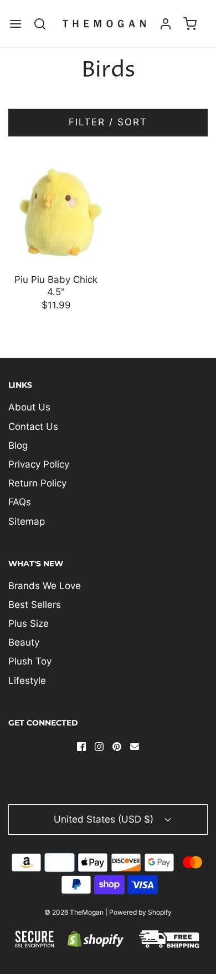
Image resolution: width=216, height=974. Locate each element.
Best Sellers (34, 604)
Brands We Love (44, 585)
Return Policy (37, 483)
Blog (18, 445)
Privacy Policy (38, 464)
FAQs (19, 502)
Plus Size (28, 623)
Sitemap (26, 521)
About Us (29, 407)
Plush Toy (30, 661)
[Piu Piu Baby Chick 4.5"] (56, 210)
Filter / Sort (108, 122)
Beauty (23, 642)
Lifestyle (27, 680)
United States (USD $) (105, 819)
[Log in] (165, 23)
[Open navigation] (15, 23)
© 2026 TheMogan (74, 912)
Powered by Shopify (140, 912)
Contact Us (33, 426)
